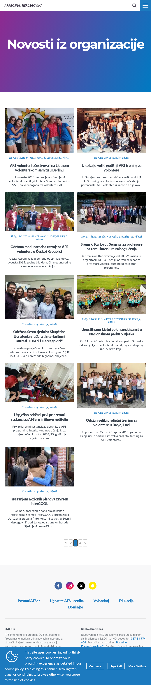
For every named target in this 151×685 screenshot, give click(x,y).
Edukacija (126, 600)
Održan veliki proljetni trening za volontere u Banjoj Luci (111, 422)
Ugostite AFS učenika (67, 600)
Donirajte (75, 607)
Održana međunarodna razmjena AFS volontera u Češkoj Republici (39, 249)
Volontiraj (101, 600)
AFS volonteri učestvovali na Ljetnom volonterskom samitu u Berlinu (39, 168)
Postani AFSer (29, 600)
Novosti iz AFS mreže (21, 157)
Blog (14, 236)
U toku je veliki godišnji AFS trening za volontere (111, 168)
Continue (95, 666)
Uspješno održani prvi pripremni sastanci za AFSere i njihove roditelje (39, 417)
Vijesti (66, 157)
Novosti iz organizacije (47, 157)
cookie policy (14, 668)
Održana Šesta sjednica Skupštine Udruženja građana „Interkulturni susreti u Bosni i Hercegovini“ (39, 336)
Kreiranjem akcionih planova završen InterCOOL (39, 501)
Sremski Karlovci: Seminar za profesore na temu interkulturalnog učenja (111, 246)
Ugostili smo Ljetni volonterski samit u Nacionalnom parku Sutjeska (111, 332)
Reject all (116, 666)
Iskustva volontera (28, 236)
